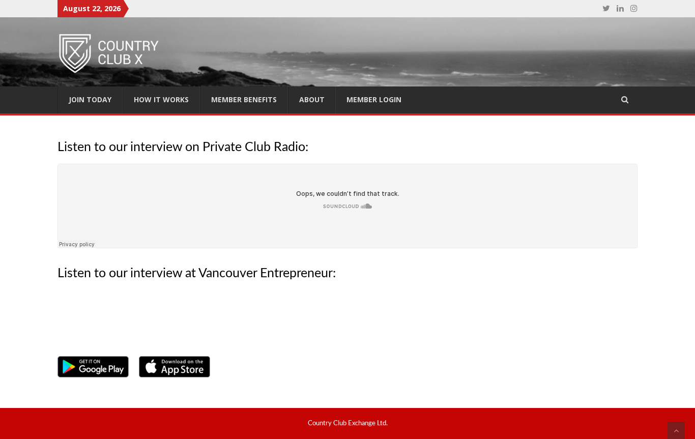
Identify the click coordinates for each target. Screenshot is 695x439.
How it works (161, 99)
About (312, 99)
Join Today (90, 99)
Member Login (373, 99)
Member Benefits (244, 99)
